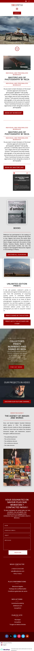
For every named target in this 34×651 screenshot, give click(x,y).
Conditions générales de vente (17, 591)
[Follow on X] (11, 636)
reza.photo (17, 608)
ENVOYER (17, 552)
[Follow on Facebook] (6, 636)
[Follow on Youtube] (27, 636)
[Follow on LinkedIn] (15, 636)
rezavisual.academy (17, 603)
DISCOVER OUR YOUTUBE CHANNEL (17, 401)
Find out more (16, 367)
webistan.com (17, 606)
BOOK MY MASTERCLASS (14, 167)
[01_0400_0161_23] (17, 276)
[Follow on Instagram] (19, 636)
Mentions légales (17, 586)
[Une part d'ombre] (17, 223)
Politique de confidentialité (17, 589)
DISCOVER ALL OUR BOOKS (17, 254)
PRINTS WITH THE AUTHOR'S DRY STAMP (17, 322)
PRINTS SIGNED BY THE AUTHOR (17, 315)
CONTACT (17, 13)
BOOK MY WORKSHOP (13, 113)
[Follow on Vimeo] (23, 636)
